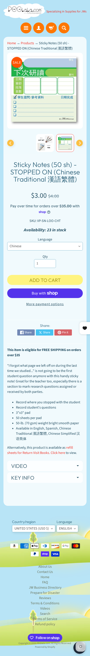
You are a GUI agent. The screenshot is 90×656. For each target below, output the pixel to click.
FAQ (45, 582)
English (65, 528)
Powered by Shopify (45, 647)
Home (11, 43)
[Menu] (26, 27)
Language (45, 239)
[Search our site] (64, 27)
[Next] (79, 143)
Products (27, 43)
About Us (45, 566)
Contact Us (45, 571)
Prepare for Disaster (45, 592)
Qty (45, 256)
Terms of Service (45, 619)
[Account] (38, 27)
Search (45, 613)
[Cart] (51, 27)
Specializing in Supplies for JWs (66, 11)
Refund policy (45, 624)
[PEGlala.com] (24, 11)
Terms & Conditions (45, 603)
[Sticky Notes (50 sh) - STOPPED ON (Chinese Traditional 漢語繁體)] (65, 143)
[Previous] (10, 143)
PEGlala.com (43, 643)
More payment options (45, 304)
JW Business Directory (45, 587)
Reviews (45, 598)
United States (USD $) (31, 528)
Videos (45, 608)
